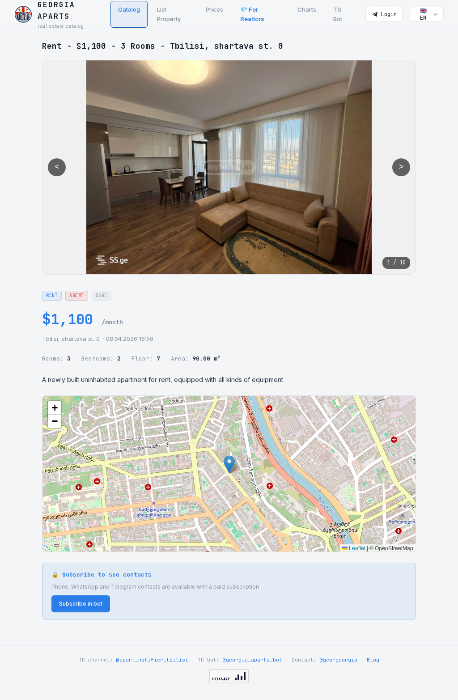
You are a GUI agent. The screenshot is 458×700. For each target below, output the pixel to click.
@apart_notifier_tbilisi (152, 660)
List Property (169, 14)
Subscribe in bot (80, 603)
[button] (229, 464)
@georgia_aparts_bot (252, 660)
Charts (306, 9)
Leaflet (356, 548)
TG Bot (337, 14)
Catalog (129, 9)
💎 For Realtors (252, 14)
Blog (373, 660)
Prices (214, 9)
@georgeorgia (338, 660)
